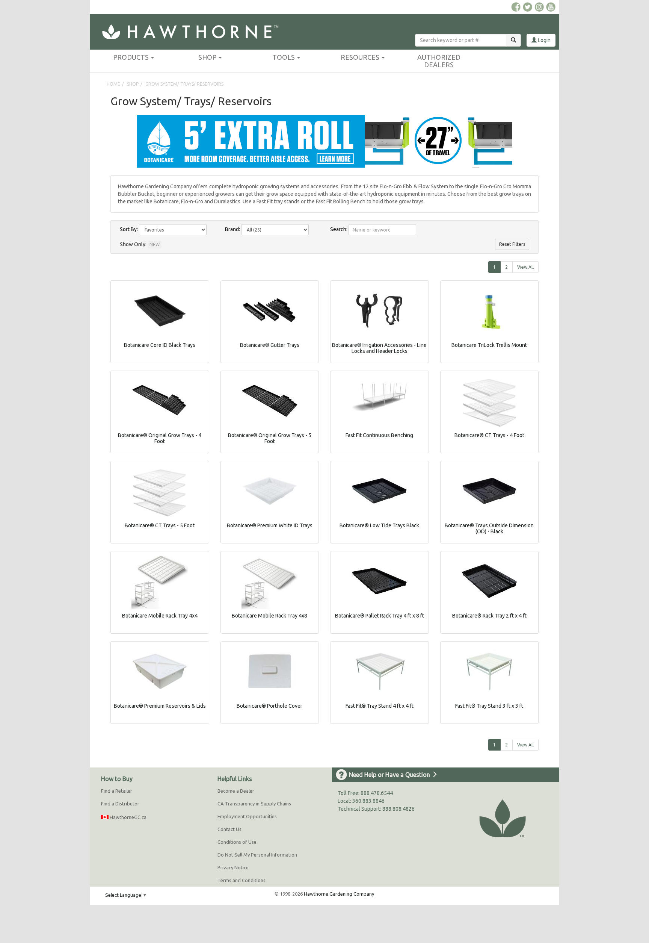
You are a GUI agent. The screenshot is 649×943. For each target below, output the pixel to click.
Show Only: (133, 244)
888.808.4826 (398, 809)
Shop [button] (208, 57)
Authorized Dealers (438, 60)
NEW (154, 244)
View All (525, 267)
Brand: (232, 229)
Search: (338, 229)
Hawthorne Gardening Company (339, 893)
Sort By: (129, 229)
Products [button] (131, 57)
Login (544, 40)
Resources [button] (361, 57)
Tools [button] (284, 57)
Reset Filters (512, 244)
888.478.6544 (377, 793)
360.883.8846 (368, 801)
